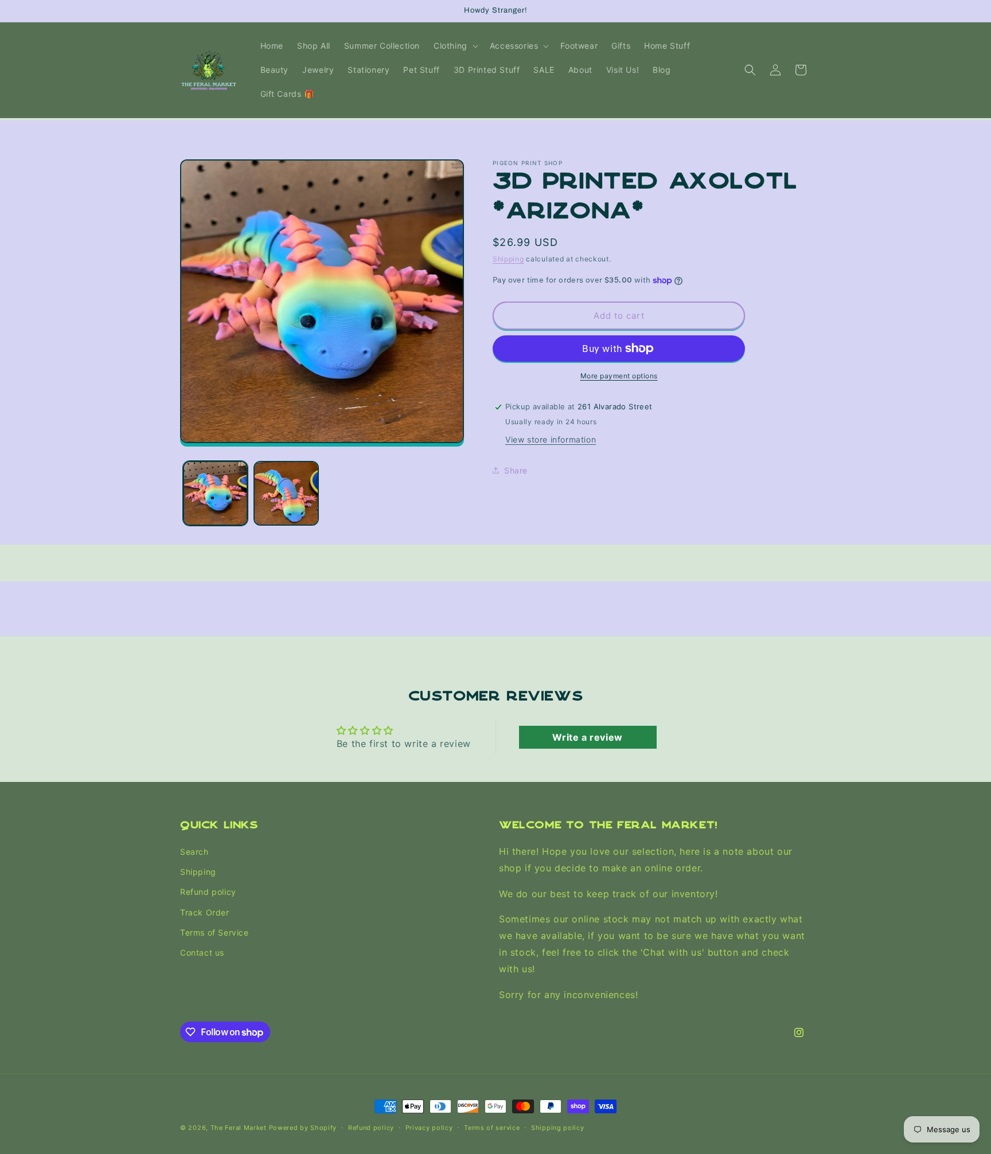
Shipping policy (557, 1127)
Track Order (204, 912)
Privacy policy (429, 1127)
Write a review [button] (587, 737)
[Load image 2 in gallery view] (285, 493)
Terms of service (492, 1127)
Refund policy (208, 892)
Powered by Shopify (303, 1128)
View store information (550, 439)
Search (194, 851)
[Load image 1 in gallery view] (215, 493)
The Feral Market (238, 1128)
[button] (455, 46)
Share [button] (516, 470)
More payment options (619, 375)
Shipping (508, 259)
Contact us (202, 952)
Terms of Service (214, 932)
